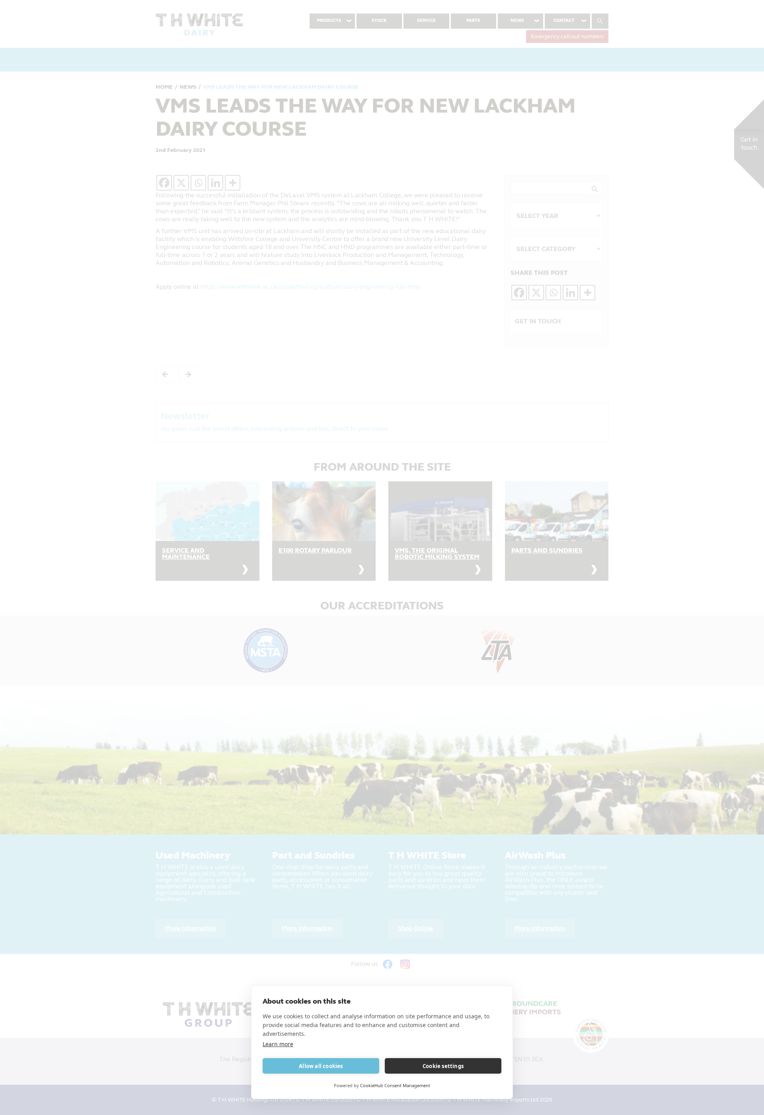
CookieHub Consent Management (395, 1085)
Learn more (278, 1044)
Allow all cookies (321, 1066)
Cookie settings (443, 1066)
